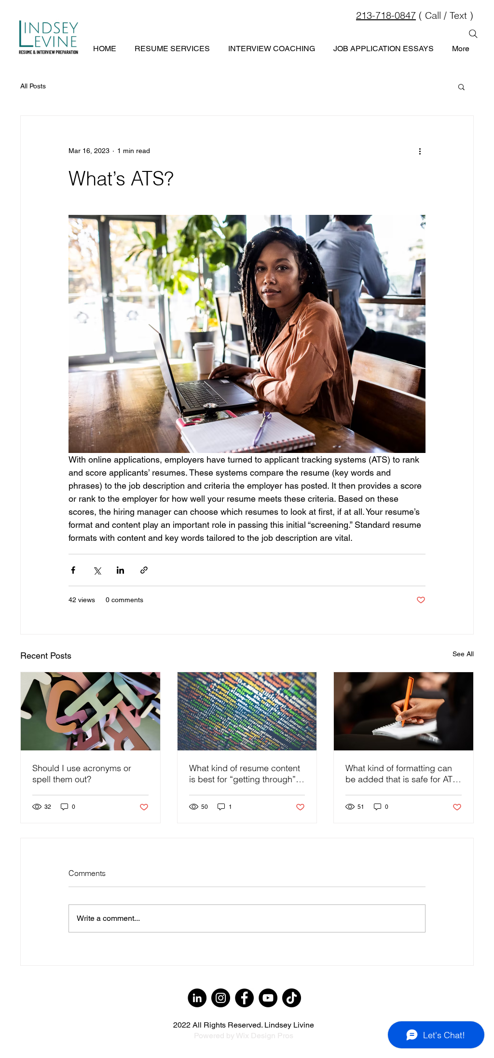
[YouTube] (268, 997)
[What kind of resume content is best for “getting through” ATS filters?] (247, 711)
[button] (461, 86)
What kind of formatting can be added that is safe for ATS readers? (401, 773)
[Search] (473, 34)
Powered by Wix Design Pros (243, 1035)
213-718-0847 (386, 15)
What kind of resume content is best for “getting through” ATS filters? (244, 773)
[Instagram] (220, 997)
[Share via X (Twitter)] (96, 570)
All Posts (33, 86)
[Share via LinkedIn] (120, 570)
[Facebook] (244, 997)
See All (463, 654)
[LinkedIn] (197, 997)
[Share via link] (144, 570)
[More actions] (419, 150)
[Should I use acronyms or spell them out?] (90, 711)
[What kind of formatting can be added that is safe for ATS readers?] (403, 711)
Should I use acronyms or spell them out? (81, 773)
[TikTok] (291, 997)
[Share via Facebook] (73, 570)
